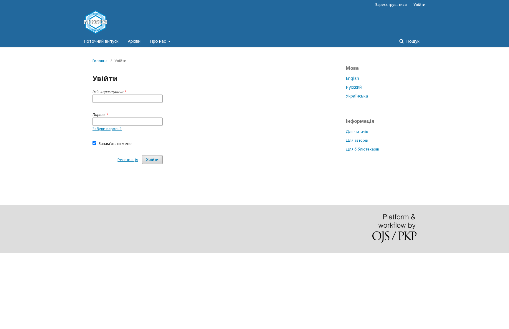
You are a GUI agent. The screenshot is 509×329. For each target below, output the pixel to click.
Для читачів (357, 131)
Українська (357, 96)
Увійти (419, 4)
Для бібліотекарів (362, 149)
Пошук (412, 41)
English (352, 78)
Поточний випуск (101, 41)
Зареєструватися (391, 4)
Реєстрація (128, 159)
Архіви (134, 41)
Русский (354, 87)
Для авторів (357, 140)
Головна (100, 60)
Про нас (158, 41)
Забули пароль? (107, 128)
